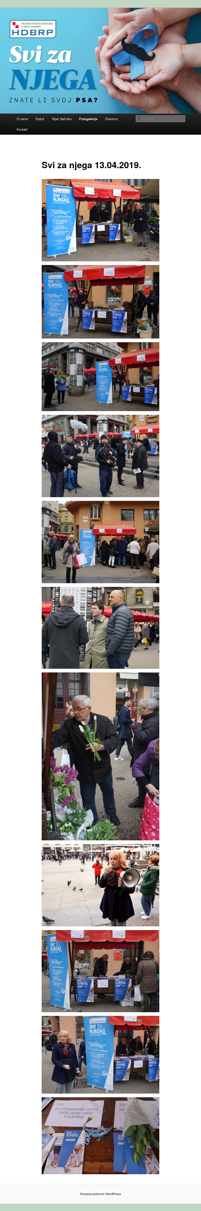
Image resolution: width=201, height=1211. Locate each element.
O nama (22, 118)
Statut (40, 118)
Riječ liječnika (62, 118)
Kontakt (22, 129)
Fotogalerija (88, 118)
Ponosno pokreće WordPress (100, 1194)
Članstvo (111, 118)
